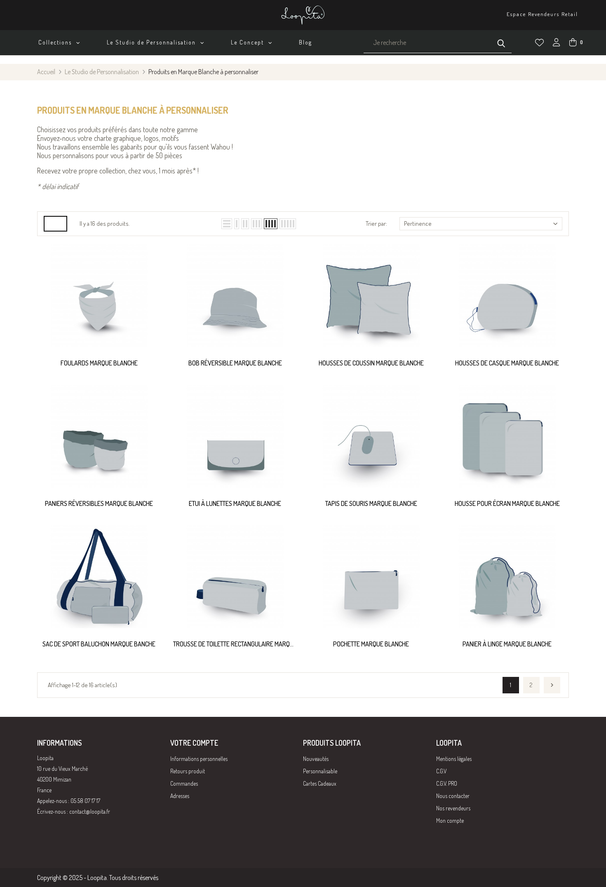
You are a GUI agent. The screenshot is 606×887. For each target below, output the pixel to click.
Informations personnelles (199, 758)
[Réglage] (556, 43)
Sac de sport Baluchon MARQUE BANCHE (98, 644)
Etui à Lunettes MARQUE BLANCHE (235, 503)
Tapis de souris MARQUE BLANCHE (371, 503)
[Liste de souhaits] (539, 42)
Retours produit (187, 771)
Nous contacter (453, 795)
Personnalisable (320, 771)
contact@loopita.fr (89, 811)
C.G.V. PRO (446, 783)
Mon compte (450, 820)
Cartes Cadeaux (319, 783)
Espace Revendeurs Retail (542, 14)
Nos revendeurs (453, 808)
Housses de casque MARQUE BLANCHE (507, 363)
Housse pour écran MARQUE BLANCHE (507, 503)
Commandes (184, 783)
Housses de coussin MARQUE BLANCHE (371, 363)
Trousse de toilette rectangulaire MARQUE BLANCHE (235, 644)
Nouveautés (316, 758)
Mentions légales (454, 758)
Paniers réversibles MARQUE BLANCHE (99, 503)
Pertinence (418, 223)
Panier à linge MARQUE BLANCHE (507, 644)
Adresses (179, 795)
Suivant (552, 685)
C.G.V (441, 771)
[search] (501, 42)
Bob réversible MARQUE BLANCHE (235, 363)
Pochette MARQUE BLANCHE (371, 644)
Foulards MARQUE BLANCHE (99, 363)
